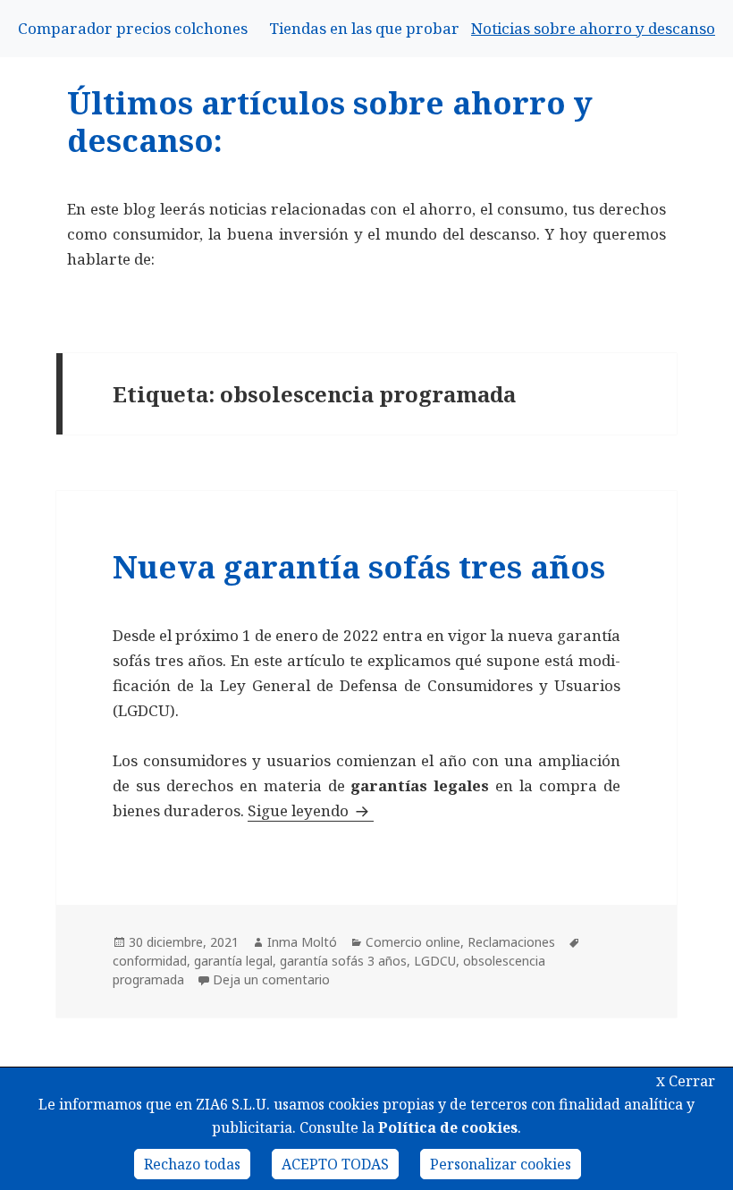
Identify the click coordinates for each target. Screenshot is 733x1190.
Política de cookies (448, 1127)
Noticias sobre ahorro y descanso (593, 28)
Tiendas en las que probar (364, 28)
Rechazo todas (192, 1164)
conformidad (150, 960)
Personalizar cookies (500, 1164)
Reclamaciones (511, 941)
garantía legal (233, 960)
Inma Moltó (302, 941)
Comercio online (413, 941)
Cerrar (685, 1081)
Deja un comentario (271, 979)
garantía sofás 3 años (343, 960)
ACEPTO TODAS (335, 1164)
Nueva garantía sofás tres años (359, 566)
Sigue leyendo (311, 810)
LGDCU (435, 960)
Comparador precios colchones (133, 28)
